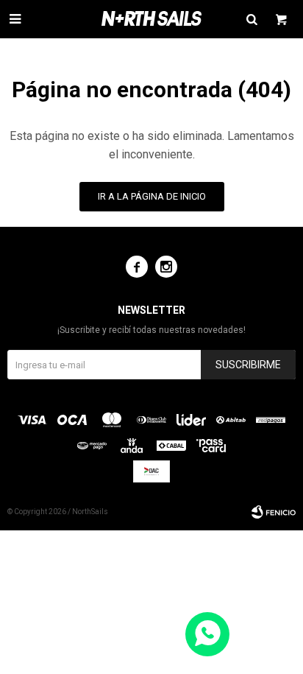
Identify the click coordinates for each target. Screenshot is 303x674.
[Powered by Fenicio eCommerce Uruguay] (274, 512)
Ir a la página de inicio (152, 196)
